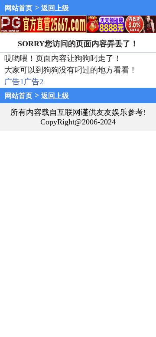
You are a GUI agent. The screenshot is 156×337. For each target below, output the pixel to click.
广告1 (14, 81)
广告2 (33, 81)
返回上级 (55, 8)
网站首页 (18, 8)
